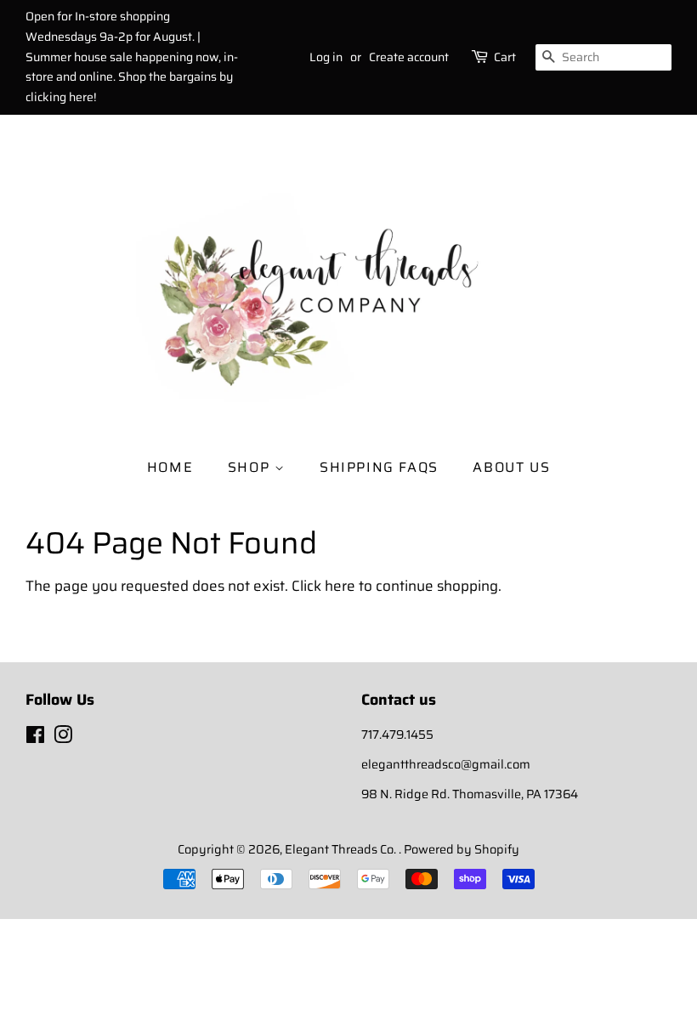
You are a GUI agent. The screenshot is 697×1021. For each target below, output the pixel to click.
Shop (251, 467)
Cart (505, 57)
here (340, 586)
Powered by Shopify (461, 849)
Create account (409, 57)
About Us (511, 467)
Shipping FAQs (379, 467)
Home (170, 467)
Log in (326, 57)
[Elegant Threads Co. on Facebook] (35, 738)
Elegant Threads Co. (342, 849)
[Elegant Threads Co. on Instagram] (63, 738)
